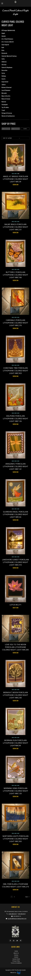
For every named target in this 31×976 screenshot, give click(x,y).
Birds (3, 50)
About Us (16, 953)
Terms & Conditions (16, 963)
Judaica (4, 85)
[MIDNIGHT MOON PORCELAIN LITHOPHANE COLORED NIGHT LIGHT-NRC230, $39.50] (15, 673)
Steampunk (4, 104)
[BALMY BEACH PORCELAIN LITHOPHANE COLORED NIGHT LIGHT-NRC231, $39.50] (15, 205)
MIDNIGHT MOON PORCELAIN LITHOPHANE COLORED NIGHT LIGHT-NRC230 (15, 695)
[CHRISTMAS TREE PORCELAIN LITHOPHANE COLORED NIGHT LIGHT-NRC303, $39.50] (15, 349)
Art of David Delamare (7, 39)
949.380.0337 (22, 914)
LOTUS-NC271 (15, 604)
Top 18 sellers (5, 107)
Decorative (4, 70)
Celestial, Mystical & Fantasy (9, 56)
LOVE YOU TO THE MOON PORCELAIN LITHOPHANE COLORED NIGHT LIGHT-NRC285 (15, 647)
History (16, 955)
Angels (3, 33)
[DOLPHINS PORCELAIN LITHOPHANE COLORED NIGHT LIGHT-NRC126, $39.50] (15, 397)
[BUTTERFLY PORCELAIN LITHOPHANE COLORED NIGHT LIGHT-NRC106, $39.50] (15, 253)
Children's (4, 62)
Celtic (3, 59)
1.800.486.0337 (12, 914)
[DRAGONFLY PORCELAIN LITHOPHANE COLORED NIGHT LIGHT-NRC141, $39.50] (15, 445)
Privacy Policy (16, 961)
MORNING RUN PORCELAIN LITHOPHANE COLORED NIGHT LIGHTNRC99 (15, 743)
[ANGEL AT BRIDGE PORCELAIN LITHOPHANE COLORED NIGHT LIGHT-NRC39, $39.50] (15, 157)
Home (16, 951)
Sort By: (5, 138)
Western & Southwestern (8, 116)
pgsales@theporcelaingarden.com (17, 918)
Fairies (3, 73)
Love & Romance (6, 90)
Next (26, 897)
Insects (3, 79)
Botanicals (4, 53)
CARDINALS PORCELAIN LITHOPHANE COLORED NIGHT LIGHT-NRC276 (15, 322)
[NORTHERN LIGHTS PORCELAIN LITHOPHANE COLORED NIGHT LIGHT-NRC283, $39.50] (15, 817)
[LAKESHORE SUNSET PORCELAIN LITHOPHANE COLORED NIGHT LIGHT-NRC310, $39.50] (15, 540)
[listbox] (14, 138)
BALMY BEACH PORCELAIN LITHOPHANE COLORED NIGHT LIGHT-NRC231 (15, 227)
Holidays (4, 76)
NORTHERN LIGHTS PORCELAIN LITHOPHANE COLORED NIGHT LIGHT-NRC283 (15, 838)
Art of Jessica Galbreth (8, 42)
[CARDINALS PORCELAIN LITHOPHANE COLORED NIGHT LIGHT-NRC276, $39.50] (15, 301)
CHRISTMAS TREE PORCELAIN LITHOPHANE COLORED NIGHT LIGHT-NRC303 (15, 370)
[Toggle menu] (2, 3)
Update (25, 128)
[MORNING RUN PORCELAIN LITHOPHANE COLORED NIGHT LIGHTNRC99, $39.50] (15, 721)
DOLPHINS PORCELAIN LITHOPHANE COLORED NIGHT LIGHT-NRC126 (15, 418)
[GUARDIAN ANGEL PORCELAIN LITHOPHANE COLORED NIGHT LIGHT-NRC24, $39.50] (15, 492)
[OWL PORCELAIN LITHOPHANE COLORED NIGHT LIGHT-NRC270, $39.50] (15, 865)
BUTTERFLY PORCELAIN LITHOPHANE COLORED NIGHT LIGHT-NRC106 (15, 275)
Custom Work (16, 959)
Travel (3, 110)
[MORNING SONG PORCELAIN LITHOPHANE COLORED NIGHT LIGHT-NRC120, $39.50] (15, 769)
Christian (4, 65)
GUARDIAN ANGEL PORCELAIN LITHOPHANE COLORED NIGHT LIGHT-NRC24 (15, 514)
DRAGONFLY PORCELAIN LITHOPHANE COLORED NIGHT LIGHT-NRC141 (15, 466)
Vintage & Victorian (7, 113)
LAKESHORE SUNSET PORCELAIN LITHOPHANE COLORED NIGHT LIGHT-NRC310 (15, 562)
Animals (4, 36)
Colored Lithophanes (7, 67)
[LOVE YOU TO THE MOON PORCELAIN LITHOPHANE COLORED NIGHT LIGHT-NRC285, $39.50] (15, 628)
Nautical (4, 102)
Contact (16, 957)
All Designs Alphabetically (8, 30)
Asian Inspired (5, 45)
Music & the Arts (6, 96)
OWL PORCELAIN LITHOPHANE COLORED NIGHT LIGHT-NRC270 (15, 885)
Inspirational (5, 82)
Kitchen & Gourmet (7, 87)
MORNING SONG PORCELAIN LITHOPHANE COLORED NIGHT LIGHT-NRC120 (15, 791)
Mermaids (4, 93)
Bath (3, 47)
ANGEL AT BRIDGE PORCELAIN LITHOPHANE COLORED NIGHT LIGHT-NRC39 (15, 179)
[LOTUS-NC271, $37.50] (15, 588)
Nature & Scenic (6, 99)
